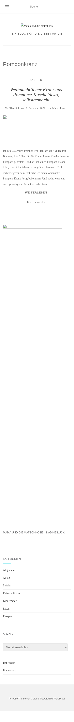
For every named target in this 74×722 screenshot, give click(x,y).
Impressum (9, 662)
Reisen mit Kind (12, 593)
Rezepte (7, 616)
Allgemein (9, 570)
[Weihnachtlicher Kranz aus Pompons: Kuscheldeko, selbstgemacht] (36, 129)
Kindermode (10, 600)
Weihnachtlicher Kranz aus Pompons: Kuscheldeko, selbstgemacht (36, 95)
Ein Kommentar (36, 202)
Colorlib (35, 698)
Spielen (7, 585)
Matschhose (58, 108)
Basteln (36, 80)
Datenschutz (9, 670)
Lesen (6, 608)
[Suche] (68, 7)
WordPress (59, 698)
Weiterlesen (36, 192)
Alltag (6, 577)
